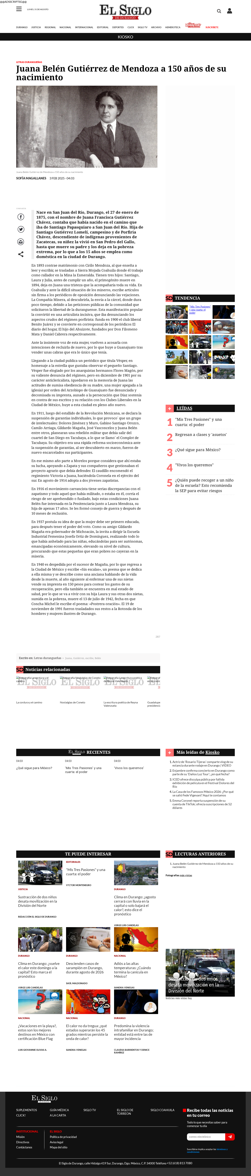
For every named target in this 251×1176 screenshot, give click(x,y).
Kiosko (125, 36)
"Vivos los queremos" (194, 464)
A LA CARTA (58, 1115)
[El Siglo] (44, 1106)
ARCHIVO (156, 27)
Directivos (22, 1142)
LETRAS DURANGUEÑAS (29, 62)
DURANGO (21, 27)
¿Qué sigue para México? (198, 449)
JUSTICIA (36, 27)
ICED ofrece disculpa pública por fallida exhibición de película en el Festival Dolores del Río (203, 783)
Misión (20, 1137)
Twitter (21, 233)
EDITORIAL (103, 27)
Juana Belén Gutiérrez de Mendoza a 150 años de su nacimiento (202, 865)
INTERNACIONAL (84, 27)
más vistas (186, 875)
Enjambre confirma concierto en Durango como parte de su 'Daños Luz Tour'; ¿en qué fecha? (203, 772)
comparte (21, 258)
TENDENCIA (187, 298)
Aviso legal (56, 1142)
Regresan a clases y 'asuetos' (201, 434)
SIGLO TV (142, 27)
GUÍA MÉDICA (59, 1110)
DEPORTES (118, 27)
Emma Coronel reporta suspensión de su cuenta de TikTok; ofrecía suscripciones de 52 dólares (202, 804)
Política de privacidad (63, 1137)
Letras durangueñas (47, 658)
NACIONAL (65, 27)
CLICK (131, 27)
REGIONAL (50, 27)
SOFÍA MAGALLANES (31, 178)
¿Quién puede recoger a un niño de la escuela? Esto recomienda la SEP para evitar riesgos (204, 485)
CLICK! (21, 1115)
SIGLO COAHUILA (163, 1110)
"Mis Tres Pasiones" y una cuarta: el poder (198, 422)
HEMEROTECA (172, 27)
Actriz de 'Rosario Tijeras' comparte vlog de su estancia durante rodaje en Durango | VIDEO (202, 763)
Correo (21, 245)
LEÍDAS (184, 408)
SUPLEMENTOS (26, 1110)
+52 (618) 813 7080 (179, 1163)
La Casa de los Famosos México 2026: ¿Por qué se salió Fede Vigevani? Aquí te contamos (203, 793)
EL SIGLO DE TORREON (125, 1111)
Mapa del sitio (58, 1147)
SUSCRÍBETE (212, 27)
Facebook (21, 220)
